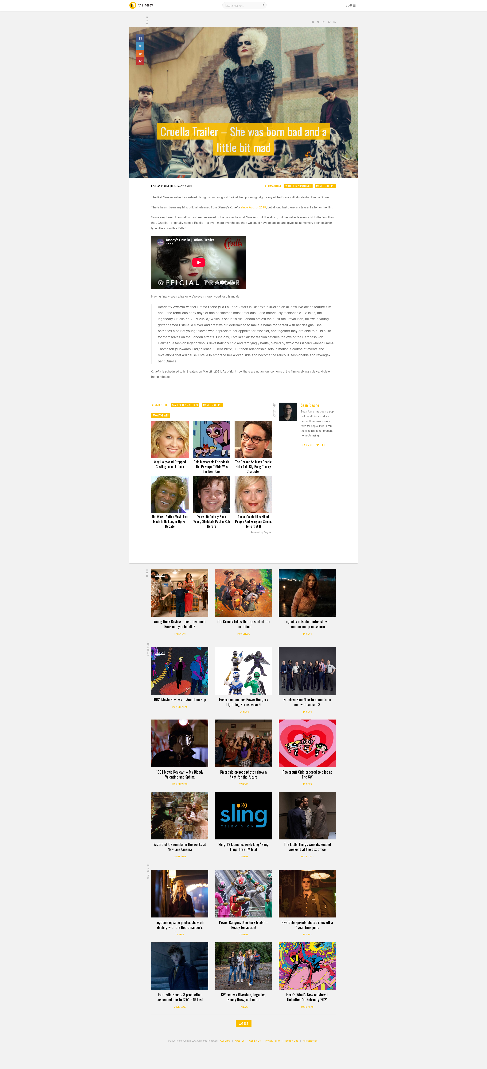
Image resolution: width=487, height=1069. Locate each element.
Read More (307, 444)
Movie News (243, 634)
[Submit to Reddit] (140, 53)
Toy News (243, 712)
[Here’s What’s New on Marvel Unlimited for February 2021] (307, 966)
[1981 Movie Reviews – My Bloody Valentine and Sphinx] (179, 743)
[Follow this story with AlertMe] (140, 61)
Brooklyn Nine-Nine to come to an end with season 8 (307, 702)
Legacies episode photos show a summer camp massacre (307, 624)
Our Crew (225, 1040)
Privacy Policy (272, 1040)
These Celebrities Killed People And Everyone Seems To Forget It (253, 521)
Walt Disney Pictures (298, 185)
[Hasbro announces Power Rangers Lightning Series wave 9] (243, 671)
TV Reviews (179, 634)
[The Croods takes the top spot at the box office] (243, 593)
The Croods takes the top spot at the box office (243, 624)
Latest (243, 1023)
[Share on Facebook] (140, 38)
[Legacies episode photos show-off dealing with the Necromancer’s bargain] (179, 893)
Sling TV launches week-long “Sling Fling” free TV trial (243, 846)
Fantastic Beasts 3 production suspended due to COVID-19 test (180, 997)
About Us (239, 1040)
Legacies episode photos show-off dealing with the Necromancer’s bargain (180, 927)
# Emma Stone (273, 185)
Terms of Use (291, 1040)
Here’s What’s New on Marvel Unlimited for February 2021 (307, 997)
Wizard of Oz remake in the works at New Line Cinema (180, 846)
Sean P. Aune (310, 405)
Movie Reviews (179, 707)
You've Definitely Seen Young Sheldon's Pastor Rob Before (211, 521)
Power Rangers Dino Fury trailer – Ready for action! (243, 924)
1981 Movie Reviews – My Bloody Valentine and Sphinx (179, 774)
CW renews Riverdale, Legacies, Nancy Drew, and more (243, 997)
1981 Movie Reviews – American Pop (180, 699)
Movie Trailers (325, 185)
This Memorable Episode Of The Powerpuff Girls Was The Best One (211, 466)
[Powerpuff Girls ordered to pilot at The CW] (307, 743)
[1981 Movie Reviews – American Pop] (179, 671)
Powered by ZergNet (261, 532)
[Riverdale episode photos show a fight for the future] (243, 743)
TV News (307, 634)
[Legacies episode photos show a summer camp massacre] (307, 593)
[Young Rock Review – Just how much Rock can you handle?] (179, 593)
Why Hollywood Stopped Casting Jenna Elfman (170, 464)
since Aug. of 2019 (253, 207)
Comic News (307, 1007)
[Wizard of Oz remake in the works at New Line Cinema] (179, 815)
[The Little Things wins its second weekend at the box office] (307, 815)
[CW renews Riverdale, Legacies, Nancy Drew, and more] (243, 966)
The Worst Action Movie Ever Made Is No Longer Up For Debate (170, 521)
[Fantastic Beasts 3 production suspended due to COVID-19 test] (179, 966)
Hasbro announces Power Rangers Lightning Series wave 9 (243, 702)
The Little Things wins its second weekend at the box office (307, 846)
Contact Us (255, 1040)
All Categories (310, 1040)
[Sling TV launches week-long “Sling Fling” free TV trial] (243, 815)
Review (159, 575)
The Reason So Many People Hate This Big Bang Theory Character (253, 466)
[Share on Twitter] (140, 46)
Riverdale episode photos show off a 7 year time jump (307, 924)
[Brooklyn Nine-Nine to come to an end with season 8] (307, 671)
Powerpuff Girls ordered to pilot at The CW (307, 774)
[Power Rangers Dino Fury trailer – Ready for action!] (243, 893)
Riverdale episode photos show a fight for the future (243, 774)
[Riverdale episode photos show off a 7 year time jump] (307, 893)
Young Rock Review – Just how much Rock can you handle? (180, 624)
